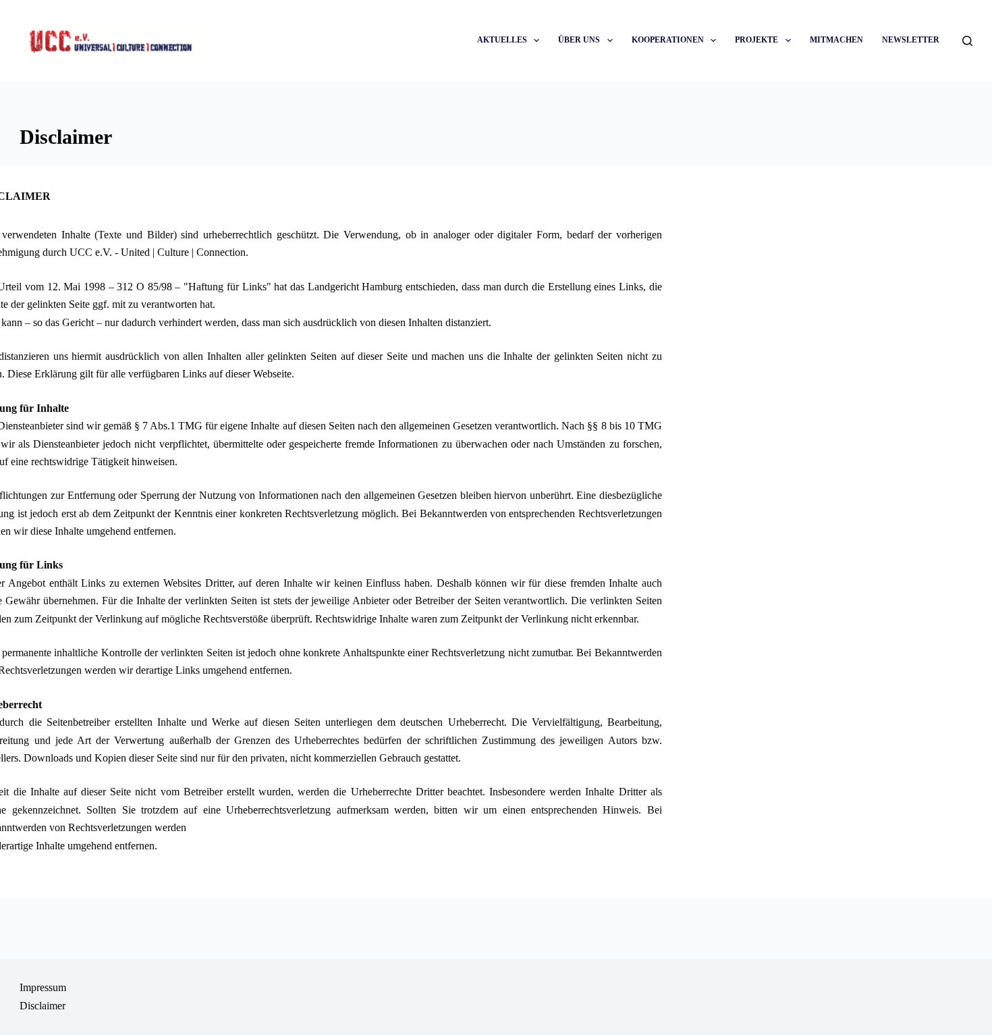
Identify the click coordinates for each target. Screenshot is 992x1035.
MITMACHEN (836, 40)
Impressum (43, 987)
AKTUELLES (502, 40)
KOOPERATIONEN (668, 40)
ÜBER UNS (579, 40)
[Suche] (967, 41)
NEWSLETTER (910, 40)
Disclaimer (42, 1005)
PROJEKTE (756, 40)
